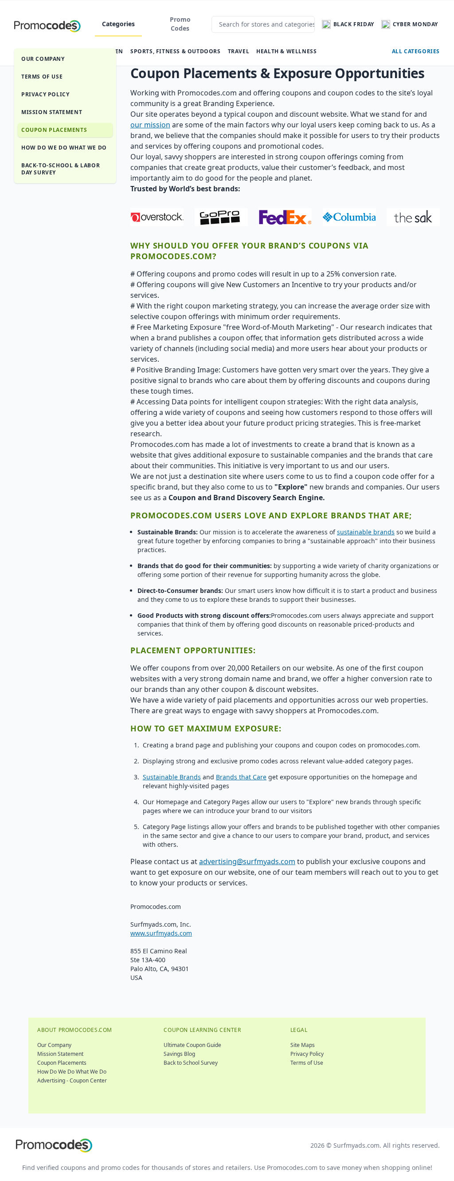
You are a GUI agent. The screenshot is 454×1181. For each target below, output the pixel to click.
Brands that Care (241, 777)
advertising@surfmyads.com (247, 861)
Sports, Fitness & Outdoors (175, 51)
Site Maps (302, 1045)
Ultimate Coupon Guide (192, 1045)
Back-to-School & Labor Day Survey (60, 169)
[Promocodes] (47, 24)
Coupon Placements (54, 130)
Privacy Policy (45, 94)
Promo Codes (180, 23)
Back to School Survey (191, 1062)
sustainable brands (366, 532)
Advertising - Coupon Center (72, 1080)
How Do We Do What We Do (64, 147)
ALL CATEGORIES (416, 51)
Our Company (43, 59)
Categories (118, 24)
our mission (150, 125)
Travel (239, 51)
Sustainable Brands (172, 777)
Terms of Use (42, 76)
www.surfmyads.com (161, 933)
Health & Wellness (286, 51)
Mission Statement (51, 112)
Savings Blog (179, 1054)
